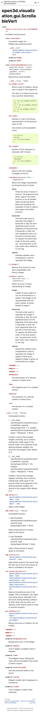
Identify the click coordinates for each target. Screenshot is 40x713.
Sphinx (16, 710)
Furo (31, 710)
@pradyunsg (25, 710)
